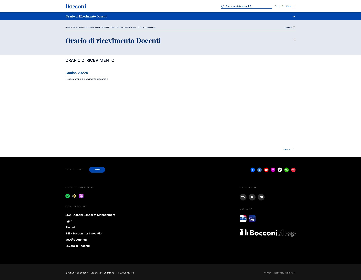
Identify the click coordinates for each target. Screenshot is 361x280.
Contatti (288, 28)
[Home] (75, 6)
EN (276, 6)
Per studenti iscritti (80, 27)
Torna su (286, 149)
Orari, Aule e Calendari (99, 27)
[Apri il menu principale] (294, 6)
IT (282, 6)
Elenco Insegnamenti (146, 27)
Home (68, 27)
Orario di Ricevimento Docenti (123, 27)
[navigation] (180, 16)
